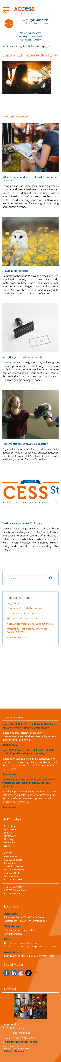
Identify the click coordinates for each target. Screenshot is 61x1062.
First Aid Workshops (15, 869)
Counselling (10, 863)
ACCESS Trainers (13, 893)
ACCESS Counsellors (15, 890)
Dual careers (11, 829)
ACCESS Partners (13, 879)
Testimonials (11, 876)
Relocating (9, 826)
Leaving (8, 832)
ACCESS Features (13, 859)
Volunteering (11, 856)
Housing (8, 839)
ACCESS (8, 853)
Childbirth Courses (14, 866)
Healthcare (10, 835)
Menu (7, 10)
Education (9, 842)
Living (7, 845)
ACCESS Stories (12, 872)
